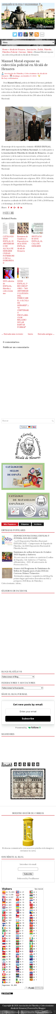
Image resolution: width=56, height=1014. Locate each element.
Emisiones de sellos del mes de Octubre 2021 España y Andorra (32, 553)
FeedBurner (34, 878)
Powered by (21, 727)
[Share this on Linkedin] (21, 207)
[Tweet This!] (11, 207)
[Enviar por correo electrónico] (4, 212)
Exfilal (40, 49)
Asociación (31, 49)
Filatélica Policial (9, 52)
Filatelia (47, 49)
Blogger (42, 1008)
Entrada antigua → (46, 334)
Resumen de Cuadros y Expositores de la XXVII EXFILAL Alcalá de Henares (22, 243)
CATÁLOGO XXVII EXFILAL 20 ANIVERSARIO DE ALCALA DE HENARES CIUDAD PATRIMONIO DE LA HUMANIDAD (8, 249)
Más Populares (10, 524)
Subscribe (28, 718)
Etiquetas (25, 524)
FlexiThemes (15, 1012)
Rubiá (29, 52)
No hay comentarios (9, 78)
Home (5, 49)
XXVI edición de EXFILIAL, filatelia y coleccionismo (8, 287)
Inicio (30, 334)
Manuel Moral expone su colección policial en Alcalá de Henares (24, 65)
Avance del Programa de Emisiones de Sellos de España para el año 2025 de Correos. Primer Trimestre (32, 571)
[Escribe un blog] (6, 212)
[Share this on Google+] (15, 207)
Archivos (37, 524)
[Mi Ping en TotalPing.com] (7, 994)
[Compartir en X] (9, 212)
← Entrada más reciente (12, 334)
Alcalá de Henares (17, 49)
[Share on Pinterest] (18, 207)
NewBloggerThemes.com (43, 1012)
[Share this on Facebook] (8, 207)
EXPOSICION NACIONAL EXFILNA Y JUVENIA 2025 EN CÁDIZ (31, 537)
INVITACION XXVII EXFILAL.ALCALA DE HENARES (37, 241)
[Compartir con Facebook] (12, 212)
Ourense (22, 52)
